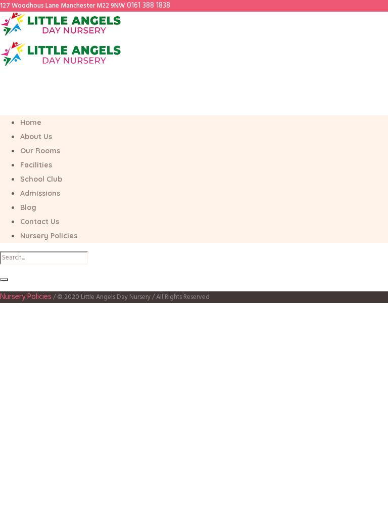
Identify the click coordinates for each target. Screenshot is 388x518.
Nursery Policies (26, 297)
